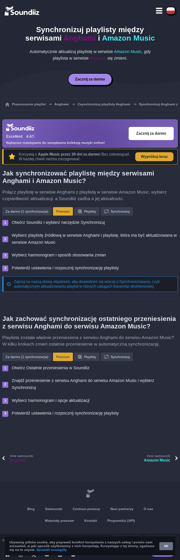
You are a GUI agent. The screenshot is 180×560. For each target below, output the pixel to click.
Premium (63, 211)
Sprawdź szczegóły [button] (51, 550)
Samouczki (53, 509)
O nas (148, 509)
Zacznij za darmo (90, 79)
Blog (31, 509)
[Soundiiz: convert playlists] (90, 493)
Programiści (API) (121, 520)
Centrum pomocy (86, 509)
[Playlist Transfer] (22, 10)
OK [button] (166, 546)
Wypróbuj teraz (154, 157)
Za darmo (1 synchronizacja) (27, 211)
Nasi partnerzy (121, 509)
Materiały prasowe (59, 520)
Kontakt (90, 520)
